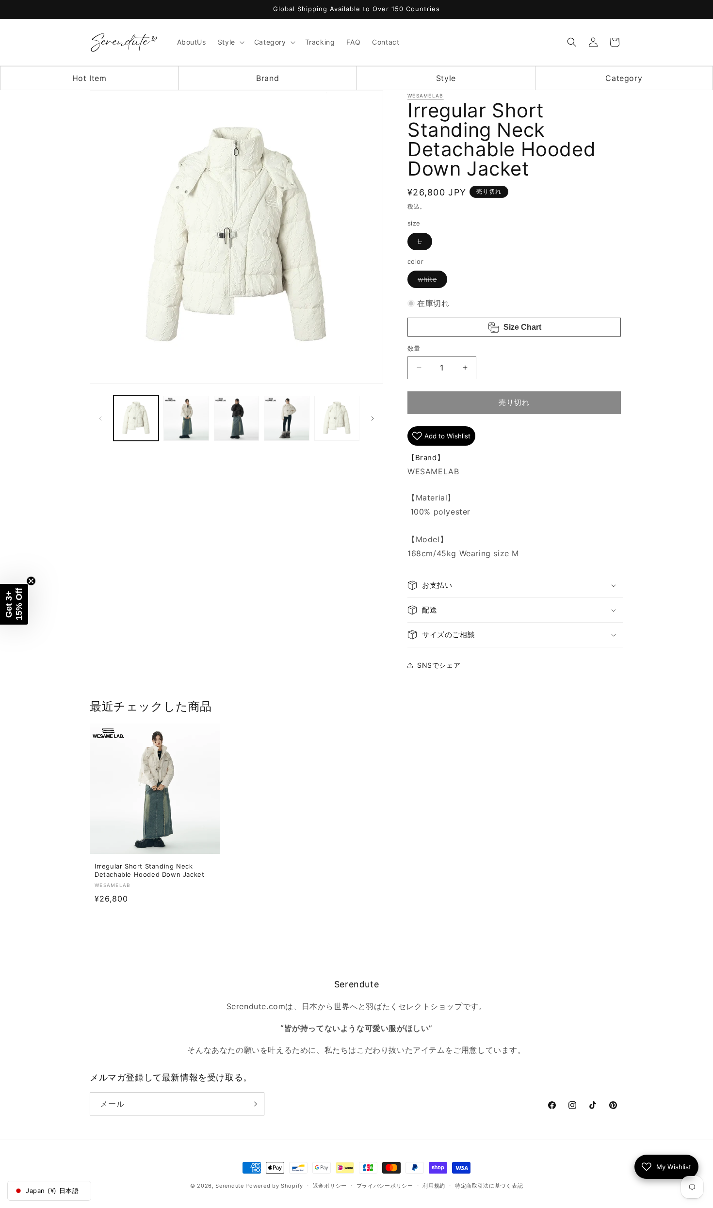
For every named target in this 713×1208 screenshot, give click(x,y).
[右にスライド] (372, 418)
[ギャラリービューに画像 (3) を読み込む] (236, 418)
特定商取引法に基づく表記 (489, 1185)
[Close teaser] (31, 581)
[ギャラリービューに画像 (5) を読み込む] (336, 418)
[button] (230, 42)
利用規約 (433, 1185)
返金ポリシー (330, 1185)
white (431, 281)
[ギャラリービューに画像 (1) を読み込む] (136, 418)
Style (446, 78)
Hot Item (89, 78)
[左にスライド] (100, 418)
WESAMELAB (425, 95)
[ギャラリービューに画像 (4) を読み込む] (286, 418)
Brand (267, 78)
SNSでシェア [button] (438, 665)
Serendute (229, 1185)
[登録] (253, 1104)
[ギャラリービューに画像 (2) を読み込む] (186, 418)
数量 (414, 348)
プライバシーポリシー (384, 1185)
